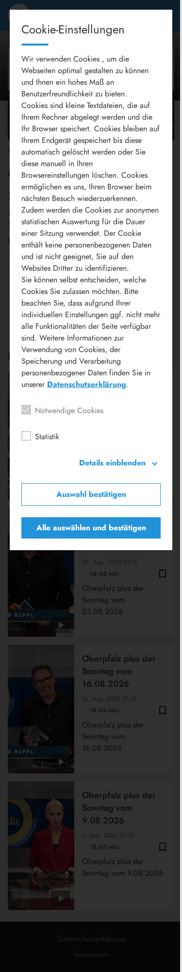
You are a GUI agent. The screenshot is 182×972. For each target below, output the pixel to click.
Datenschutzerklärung (86, 384)
